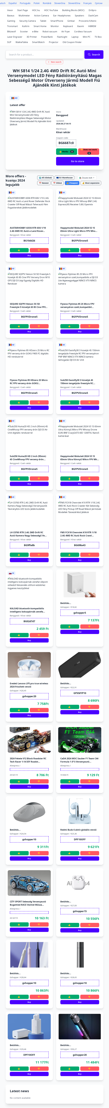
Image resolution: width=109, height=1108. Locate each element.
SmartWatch (38, 42)
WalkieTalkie (22, 42)
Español (13, 3)
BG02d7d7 (29, 621)
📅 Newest (44, 183)
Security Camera (27, 20)
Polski (37, 3)
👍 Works (66, 151)
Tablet (43, 20)
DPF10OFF (80, 839)
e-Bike (35, 31)
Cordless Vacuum (83, 31)
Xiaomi (80, 26)
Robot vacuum (50, 31)
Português (25, 3)
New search (56, 62)
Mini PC (86, 36)
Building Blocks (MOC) (73, 10)
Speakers (79, 15)
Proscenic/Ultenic (88, 20)
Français (87, 3)
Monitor (55, 26)
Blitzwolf (11, 31)
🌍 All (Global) (45, 177)
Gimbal (71, 20)
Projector (53, 42)
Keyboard (68, 26)
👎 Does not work (89, 151)
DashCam (93, 15)
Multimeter (24, 15)
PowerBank (47, 36)
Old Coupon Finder (72, 42)
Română (47, 3)
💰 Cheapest (72, 183)
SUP (9, 42)
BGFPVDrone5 (80, 240)
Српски (98, 3)
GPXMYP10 (80, 693)
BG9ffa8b (29, 545)
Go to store (77, 161)
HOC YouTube (51, 10)
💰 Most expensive (90, 183)
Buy (29, 255)
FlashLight (62, 36)
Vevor (10, 10)
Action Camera (41, 15)
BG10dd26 (29, 240)
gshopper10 (29, 839)
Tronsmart (12, 26)
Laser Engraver (14, 36)
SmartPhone (57, 20)
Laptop (75, 36)
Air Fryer (65, 31)
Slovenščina (74, 3)
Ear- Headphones (62, 15)
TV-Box (98, 36)
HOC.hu (36, 10)
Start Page (22, 10)
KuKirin (25, 26)
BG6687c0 (66, 143)
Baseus (10, 15)
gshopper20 (29, 696)
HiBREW (92, 26)
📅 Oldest (57, 183)
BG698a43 (79, 545)
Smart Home (40, 26)
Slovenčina (59, 3)
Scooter (24, 31)
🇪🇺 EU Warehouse (64, 177)
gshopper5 (80, 612)
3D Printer (32, 36)
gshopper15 (80, 911)
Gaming (11, 20)
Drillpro (92, 10)
